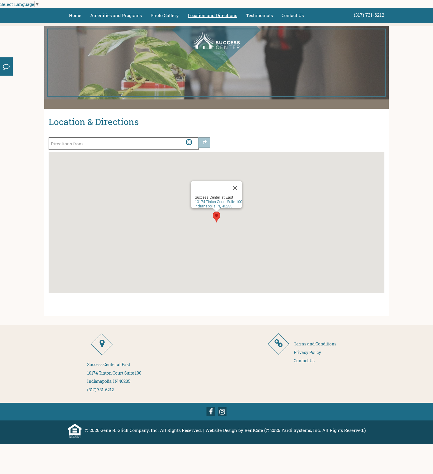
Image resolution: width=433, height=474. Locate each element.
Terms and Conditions (315, 344)
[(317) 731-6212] (6, 66)
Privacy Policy (307, 352)
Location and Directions (212, 15)
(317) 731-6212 (369, 15)
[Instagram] (222, 411)
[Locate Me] (189, 142)
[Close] (235, 188)
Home (75, 15)
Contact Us (293, 15)
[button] (216, 217)
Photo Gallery (165, 15)
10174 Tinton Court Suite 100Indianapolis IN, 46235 (218, 203)
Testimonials (259, 15)
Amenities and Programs (116, 15)
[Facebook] (210, 411)
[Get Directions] (204, 142)
